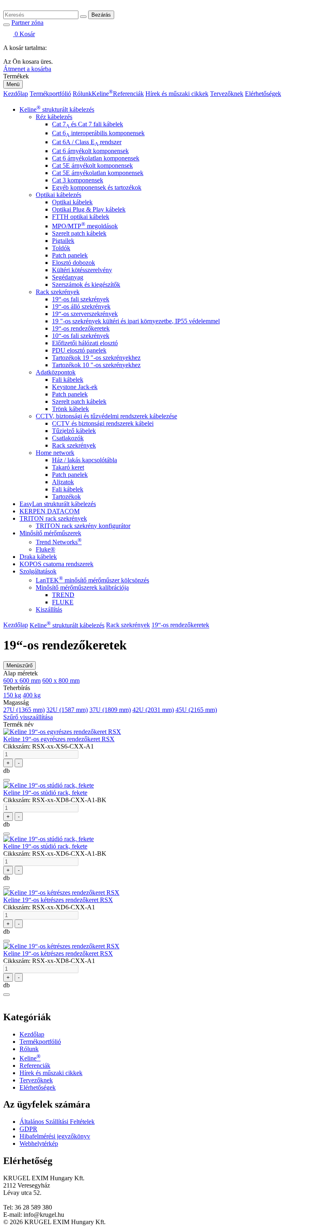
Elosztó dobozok (73, 262)
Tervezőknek (226, 93)
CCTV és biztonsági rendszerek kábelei (103, 423)
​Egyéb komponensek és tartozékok (96, 187)
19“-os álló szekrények (81, 306)
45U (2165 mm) (196, 709)
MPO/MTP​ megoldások (85, 226)
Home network (55, 452)
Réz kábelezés (54, 116)
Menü (13, 84)
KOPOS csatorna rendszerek (56, 563)
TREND (63, 594)
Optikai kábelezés (58, 194)
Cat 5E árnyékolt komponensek (92, 165)
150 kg (12, 695)
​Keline (102, 93)
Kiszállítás (49, 609)
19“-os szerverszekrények (85, 313)
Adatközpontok (56, 372)
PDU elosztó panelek (79, 350)
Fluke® (45, 549)
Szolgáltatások (38, 571)
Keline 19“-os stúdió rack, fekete (45, 792)
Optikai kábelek (72, 202)
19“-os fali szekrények (80, 299)
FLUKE (63, 602)
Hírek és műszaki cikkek (176, 93)
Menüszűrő (19, 665)
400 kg (32, 695)
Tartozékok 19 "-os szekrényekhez (96, 357)
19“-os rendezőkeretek (81, 328)
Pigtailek (63, 240)
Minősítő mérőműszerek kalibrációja (82, 587)
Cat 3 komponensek (77, 180)
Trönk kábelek (70, 408)
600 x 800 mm (61, 680)
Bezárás (101, 15)
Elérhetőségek (263, 93)
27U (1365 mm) (24, 709)
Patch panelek (70, 255)
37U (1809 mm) (110, 709)
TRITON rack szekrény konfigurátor (83, 525)
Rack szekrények (58, 291)
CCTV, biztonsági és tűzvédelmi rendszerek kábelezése (106, 416)
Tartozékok (66, 496)
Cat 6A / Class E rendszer (86, 141)
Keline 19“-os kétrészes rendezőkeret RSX (58, 899)
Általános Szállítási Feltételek (57, 1121)
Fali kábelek (67, 379)
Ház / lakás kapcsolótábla (84, 460)
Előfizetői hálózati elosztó (85, 343)
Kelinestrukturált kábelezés (57, 109)
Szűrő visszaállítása (28, 717)
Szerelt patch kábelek (79, 233)
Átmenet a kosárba (27, 68)
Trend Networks (59, 542)
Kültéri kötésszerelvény (82, 269)
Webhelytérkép (39, 1143)
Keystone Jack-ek (75, 386)
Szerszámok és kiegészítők (86, 284)
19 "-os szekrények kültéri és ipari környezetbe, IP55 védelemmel (136, 321)
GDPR (28, 1128)
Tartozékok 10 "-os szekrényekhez (96, 364)
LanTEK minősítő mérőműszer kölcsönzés (92, 580)
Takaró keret (68, 467)
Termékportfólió (50, 93)
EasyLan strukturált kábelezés (58, 503)
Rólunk (82, 93)
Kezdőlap (15, 93)
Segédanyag (67, 277)
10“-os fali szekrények (80, 335)
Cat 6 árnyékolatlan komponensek (95, 158)
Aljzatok (63, 481)
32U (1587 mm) (67, 709)
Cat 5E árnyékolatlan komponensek (97, 172)
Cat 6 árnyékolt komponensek (90, 150)
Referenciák (128, 93)
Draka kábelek (38, 556)
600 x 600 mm (22, 680)
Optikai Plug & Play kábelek (89, 209)
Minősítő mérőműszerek (50, 533)
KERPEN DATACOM (50, 511)
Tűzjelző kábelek (74, 430)
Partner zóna (27, 22)
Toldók (61, 248)
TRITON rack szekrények (53, 518)
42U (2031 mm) (153, 709)
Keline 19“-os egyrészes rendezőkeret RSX (59, 739)
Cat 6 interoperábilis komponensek (98, 133)
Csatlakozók (68, 438)
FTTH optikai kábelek (80, 216)
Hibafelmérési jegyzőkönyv (55, 1136)
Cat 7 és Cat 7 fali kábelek (87, 124)
